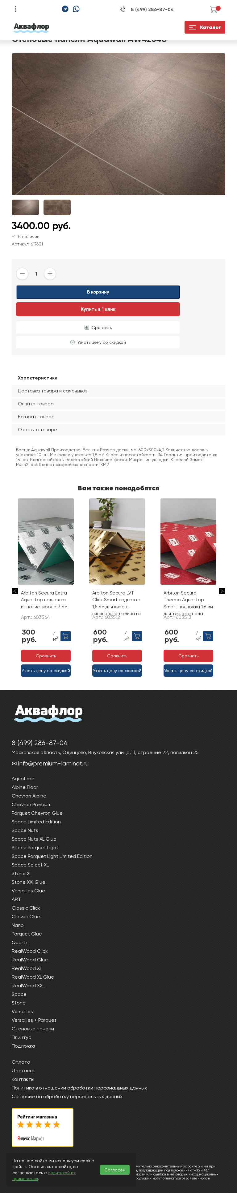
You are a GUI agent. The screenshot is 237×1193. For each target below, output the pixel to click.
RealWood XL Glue (33, 977)
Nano (18, 925)
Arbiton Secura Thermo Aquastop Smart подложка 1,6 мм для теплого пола (188, 603)
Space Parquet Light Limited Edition (52, 856)
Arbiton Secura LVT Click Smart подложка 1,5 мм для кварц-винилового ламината (116, 603)
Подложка (23, 1046)
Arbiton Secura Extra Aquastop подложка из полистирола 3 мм (44, 600)
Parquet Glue (27, 934)
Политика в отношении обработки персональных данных (79, 1088)
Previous (15, 591)
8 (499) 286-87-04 (152, 9)
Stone (19, 1003)
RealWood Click (30, 951)
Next (222, 591)
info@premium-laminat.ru (53, 763)
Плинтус (21, 1037)
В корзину (98, 292)
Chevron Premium (32, 804)
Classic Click (26, 908)
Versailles (22, 1011)
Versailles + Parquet (34, 1020)
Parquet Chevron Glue (37, 813)
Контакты (23, 1079)
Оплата (21, 1062)
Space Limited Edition (36, 822)
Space (19, 994)
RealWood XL (27, 968)
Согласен (114, 1169)
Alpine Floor (25, 787)
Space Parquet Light (35, 847)
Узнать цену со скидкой (101, 342)
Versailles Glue (28, 891)
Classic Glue (26, 916)
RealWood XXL (28, 985)
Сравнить (102, 327)
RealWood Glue (30, 960)
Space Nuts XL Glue (34, 839)
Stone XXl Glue (28, 882)
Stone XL (22, 873)
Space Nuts (25, 830)
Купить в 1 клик (98, 309)
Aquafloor (23, 778)
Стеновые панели (33, 1029)
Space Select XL (30, 865)
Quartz (20, 942)
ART (16, 899)
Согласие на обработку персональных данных (67, 1096)
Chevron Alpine (29, 796)
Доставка (23, 1070)
